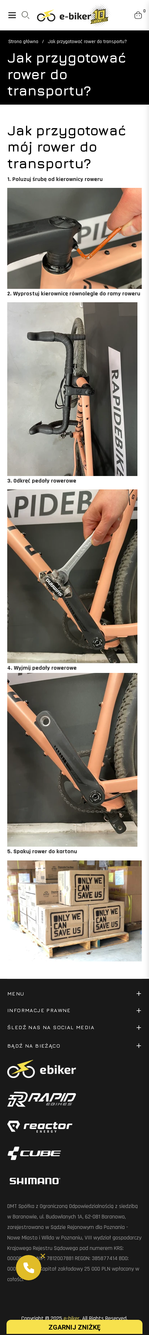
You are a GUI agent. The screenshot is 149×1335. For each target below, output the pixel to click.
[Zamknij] (43, 1256)
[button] (28, 1267)
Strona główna (23, 41)
